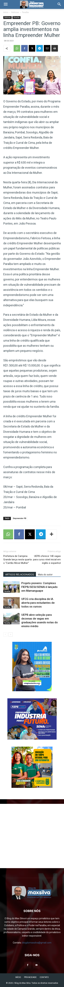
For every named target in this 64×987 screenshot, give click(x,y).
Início (5, 12)
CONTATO (44, 977)
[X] (32, 48)
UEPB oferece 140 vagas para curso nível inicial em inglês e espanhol (47, 559)
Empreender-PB (19, 518)
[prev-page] (5, 634)
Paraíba (25, 12)
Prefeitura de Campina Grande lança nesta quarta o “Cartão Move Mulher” (17, 559)
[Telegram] (39, 48)
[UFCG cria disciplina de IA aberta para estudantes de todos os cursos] (11, 602)
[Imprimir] (54, 48)
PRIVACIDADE (30, 977)
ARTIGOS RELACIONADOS (19, 574)
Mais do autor (45, 574)
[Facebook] (24, 48)
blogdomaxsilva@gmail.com (36, 942)
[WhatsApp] (17, 48)
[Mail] (36, 965)
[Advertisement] (32, 836)
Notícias (15, 12)
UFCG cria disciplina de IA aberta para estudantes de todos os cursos (38, 602)
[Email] (47, 48)
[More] (52, 534)
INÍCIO (18, 977)
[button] (5, 4)
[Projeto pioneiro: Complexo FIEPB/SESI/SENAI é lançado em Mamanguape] (11, 587)
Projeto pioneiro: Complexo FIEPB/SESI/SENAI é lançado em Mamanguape (39, 586)
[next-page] (11, 634)
